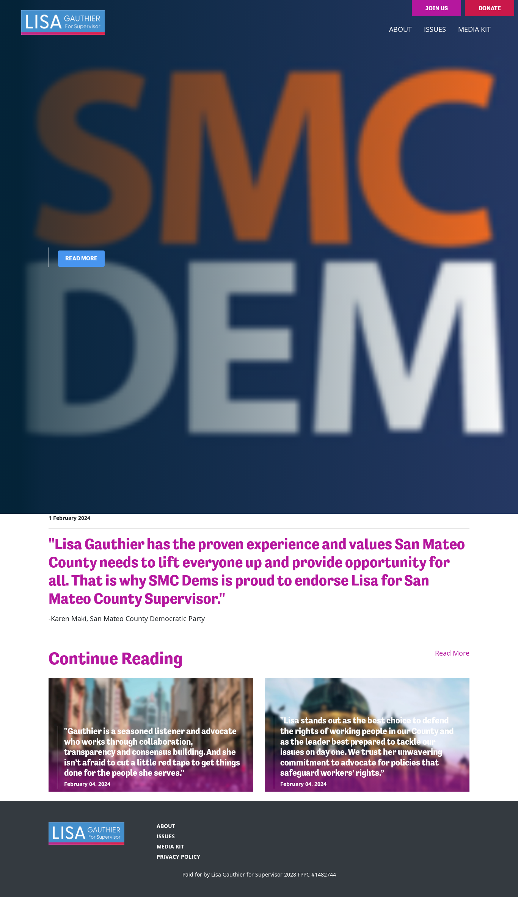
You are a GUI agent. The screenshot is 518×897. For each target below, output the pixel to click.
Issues (435, 29)
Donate (490, 8)
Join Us (436, 8)
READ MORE (81, 258)
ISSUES (166, 836)
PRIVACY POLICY (178, 856)
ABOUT (166, 826)
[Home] (63, 22)
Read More (452, 652)
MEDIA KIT (474, 29)
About (400, 29)
